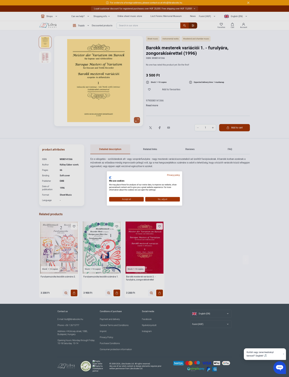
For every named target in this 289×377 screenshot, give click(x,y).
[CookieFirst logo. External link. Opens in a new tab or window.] (110, 177)
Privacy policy (173, 175)
